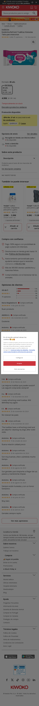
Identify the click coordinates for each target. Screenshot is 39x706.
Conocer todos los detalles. (19, 350)
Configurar (19, 358)
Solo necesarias (19, 369)
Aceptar (19, 363)
